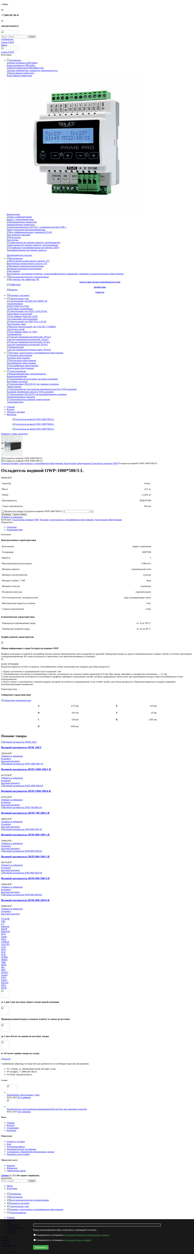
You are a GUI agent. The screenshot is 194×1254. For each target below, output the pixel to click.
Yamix (4, 936)
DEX (3, 985)
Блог (9, 1144)
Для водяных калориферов (20, 308)
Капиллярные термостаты (19, 75)
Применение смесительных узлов (23, 1095)
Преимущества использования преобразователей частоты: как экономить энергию (47, 1109)
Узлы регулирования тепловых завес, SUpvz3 (29, 349)
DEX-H (4, 982)
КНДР (4, 929)
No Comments (24, 1097)
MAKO (4, 972)
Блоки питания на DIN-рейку (21, 65)
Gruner (4, 975)
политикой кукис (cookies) (78, 1240)
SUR (3, 954)
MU (3, 967)
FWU (3, 977)
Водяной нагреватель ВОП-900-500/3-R (25, 878)
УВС (3, 921)
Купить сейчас (20, 514)
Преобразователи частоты (19, 255)
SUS (3, 952)
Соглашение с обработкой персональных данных (30, 1152)
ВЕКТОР (5, 931)
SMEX (4, 959)
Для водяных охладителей (19, 314)
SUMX (4, 957)
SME (3, 962)
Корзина (11, 1165)
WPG (3, 939)
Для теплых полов (16, 329)
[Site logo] (10, 34)
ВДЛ (3, 934)
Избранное (12, 1168)
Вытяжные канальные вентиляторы (24, 268)
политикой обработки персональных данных (87, 1235)
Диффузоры (100, 287)
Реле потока (12, 240)
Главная (5, 463)
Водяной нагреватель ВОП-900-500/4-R (25, 900)
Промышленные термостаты (21, 224)
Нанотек (5, 926)
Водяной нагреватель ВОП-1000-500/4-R (26, 791)
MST (3, 970)
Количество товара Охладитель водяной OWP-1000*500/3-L (34, 511)
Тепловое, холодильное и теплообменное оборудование (36, 463)
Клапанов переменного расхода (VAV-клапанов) (30, 392)
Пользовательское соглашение (21, 1149)
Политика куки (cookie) (18, 1154)
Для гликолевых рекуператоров (22, 319)
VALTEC (5, 944)
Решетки (99, 292)
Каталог (11, 1125)
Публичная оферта (16, 1146)
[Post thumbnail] (12, 1092)
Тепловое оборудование (18, 358)
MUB (3, 965)
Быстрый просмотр (10, 761)
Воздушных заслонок (17, 381)
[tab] (100, 527)
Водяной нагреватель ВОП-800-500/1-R (25, 834)
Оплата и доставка (16, 1141)
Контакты (11, 1130)
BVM (3, 988)
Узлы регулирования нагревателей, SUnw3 (27, 339)
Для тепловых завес (16, 324)
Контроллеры (13, 214)
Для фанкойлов (14, 334)
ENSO (4, 980)
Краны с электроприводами (20, 219)
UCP (3, 947)
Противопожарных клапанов (21, 397)
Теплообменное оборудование (21, 363)
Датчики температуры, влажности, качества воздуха (32, 70)
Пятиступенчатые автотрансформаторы (26, 229)
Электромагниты (15, 402)
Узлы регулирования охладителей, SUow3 (27, 344)
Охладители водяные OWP (104, 463)
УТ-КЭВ (5, 919)
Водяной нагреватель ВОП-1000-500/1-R (26, 769)
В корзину (6, 514)
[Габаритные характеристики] (16, 700)
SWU (3, 949)
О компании (13, 1128)
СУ (2, 924)
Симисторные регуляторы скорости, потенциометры (32, 245)
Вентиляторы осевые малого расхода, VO (27, 263)
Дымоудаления (14, 386)
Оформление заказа (16, 1170)
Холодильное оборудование (20, 368)
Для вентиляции (15, 303)
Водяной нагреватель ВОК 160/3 (21, 747)
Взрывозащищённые (17, 376)
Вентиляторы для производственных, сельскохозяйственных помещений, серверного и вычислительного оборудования (65, 274)
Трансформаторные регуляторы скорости (27, 250)
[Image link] (6, 1059)
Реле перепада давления (18, 235)
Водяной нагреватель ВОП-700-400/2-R (25, 812)
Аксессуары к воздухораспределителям (99, 282)
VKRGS (5, 942)
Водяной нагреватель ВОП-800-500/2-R (25, 856)
